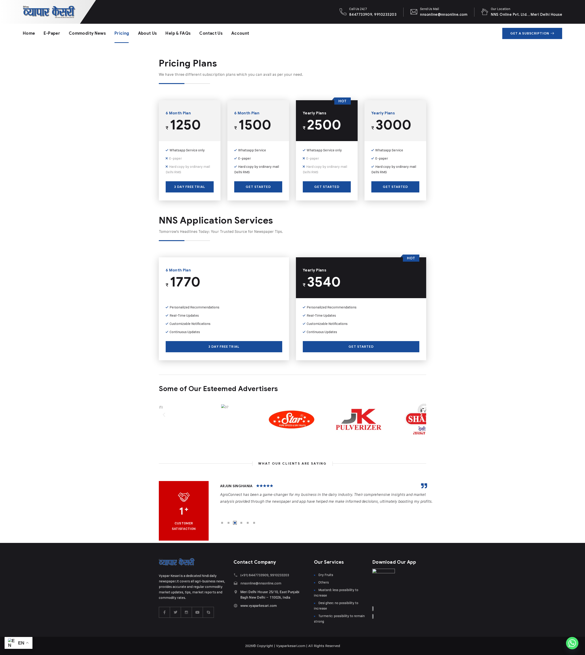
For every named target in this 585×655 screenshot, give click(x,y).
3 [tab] (235, 523)
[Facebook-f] (164, 612)
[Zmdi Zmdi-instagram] (186, 612)
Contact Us (211, 33)
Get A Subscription (529, 33)
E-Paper (52, 33)
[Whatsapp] (572, 643)
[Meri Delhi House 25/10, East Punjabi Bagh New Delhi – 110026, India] (236, 592)
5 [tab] (248, 523)
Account (240, 33)
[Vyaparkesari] (49, 12)
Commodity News (87, 33)
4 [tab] (241, 523)
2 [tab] (228, 523)
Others (323, 582)
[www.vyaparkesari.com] (236, 605)
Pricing (121, 33)
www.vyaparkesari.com (258, 606)
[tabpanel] (326, 494)
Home (29, 33)
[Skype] (208, 612)
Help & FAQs (178, 33)
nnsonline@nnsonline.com (443, 14)
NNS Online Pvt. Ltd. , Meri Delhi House (526, 14)
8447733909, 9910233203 (373, 14)
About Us (147, 33)
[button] (164, 414)
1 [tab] (222, 523)
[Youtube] (197, 612)
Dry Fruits (325, 575)
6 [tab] (254, 523)
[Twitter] (175, 612)
